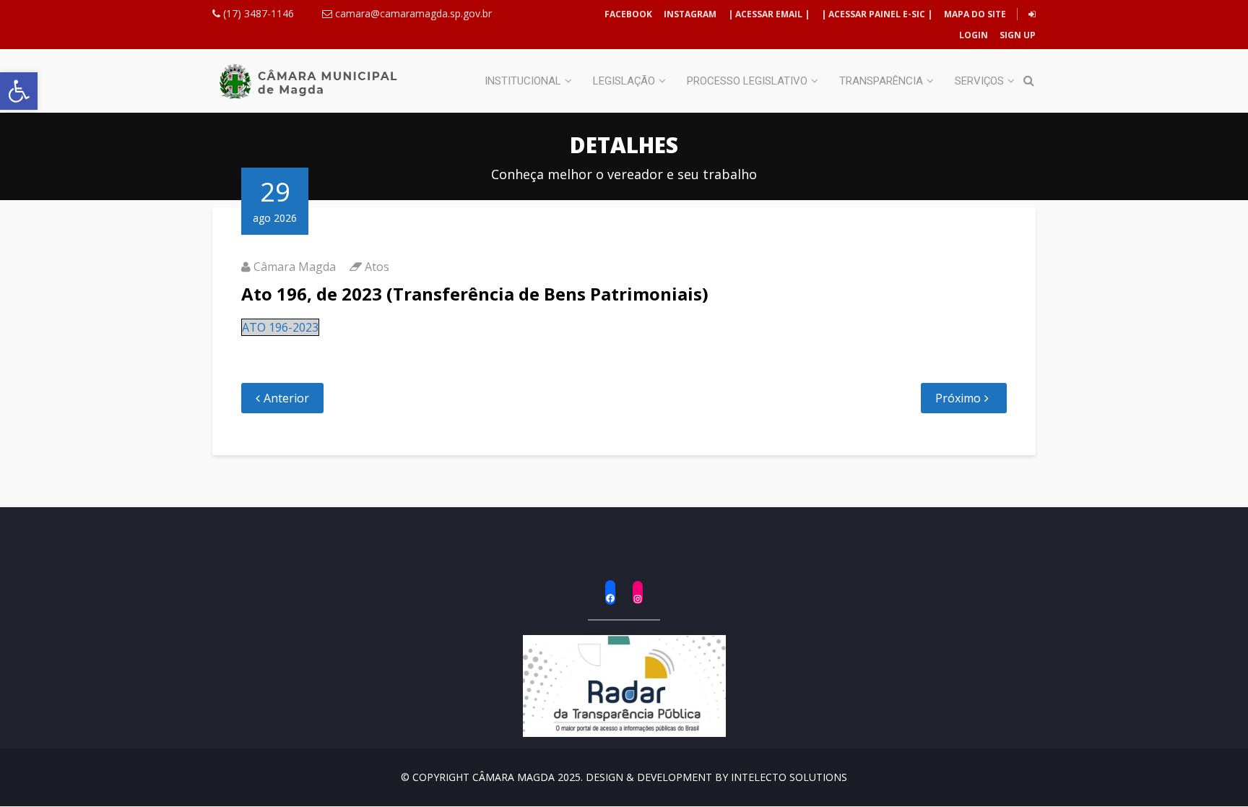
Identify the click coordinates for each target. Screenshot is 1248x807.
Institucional (523, 80)
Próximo (958, 398)
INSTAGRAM (690, 14)
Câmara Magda (295, 267)
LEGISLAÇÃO (624, 80)
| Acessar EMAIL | (769, 14)
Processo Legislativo (747, 80)
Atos (377, 267)
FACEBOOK (628, 14)
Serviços (979, 80)
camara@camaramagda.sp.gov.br (412, 13)
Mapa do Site (975, 14)
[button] (19, 91)
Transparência (881, 80)
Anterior (286, 398)
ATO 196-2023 (280, 327)
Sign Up (1016, 35)
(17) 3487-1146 (257, 13)
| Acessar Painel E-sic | (876, 14)
